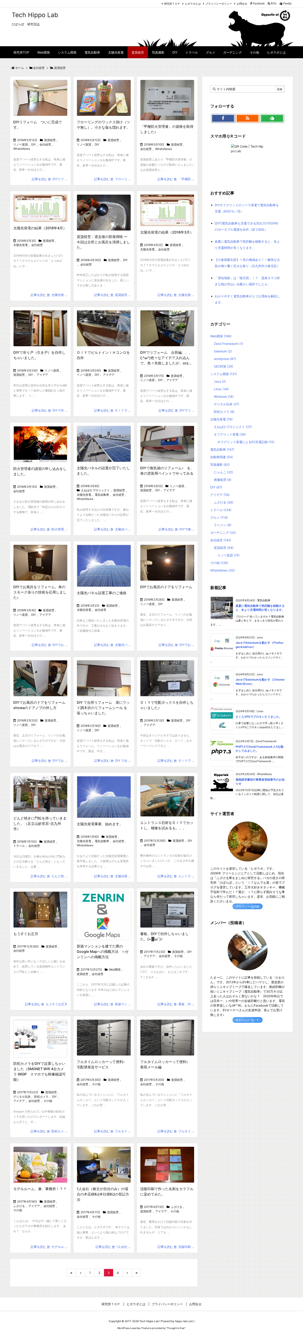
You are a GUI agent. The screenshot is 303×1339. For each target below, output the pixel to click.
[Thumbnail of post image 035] (104, 797)
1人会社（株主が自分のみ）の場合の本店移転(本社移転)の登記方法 (103, 1194)
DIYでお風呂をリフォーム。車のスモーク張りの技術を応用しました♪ (40, 592)
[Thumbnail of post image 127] (104, 1037)
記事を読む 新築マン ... (112, 1004)
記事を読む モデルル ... (49, 1247)
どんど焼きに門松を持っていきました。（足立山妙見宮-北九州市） (40, 823)
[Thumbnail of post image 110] (104, 98)
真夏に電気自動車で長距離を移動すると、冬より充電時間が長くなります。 (247, 245)
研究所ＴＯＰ (172, 3)
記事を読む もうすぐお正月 (46, 1004)
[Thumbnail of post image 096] (40, 328)
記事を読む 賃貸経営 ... (112, 295)
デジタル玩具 (22, 1096)
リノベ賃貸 (20, 144)
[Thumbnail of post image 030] (104, 915)
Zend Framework (228, 344)
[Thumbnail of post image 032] (40, 98)
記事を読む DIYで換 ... (176, 529)
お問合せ (242, 3)
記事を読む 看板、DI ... (175, 1004)
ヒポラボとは (193, 3)
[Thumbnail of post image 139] (40, 208)
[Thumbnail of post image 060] (40, 1038)
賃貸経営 (50, 140)
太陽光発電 (20, 245)
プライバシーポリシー (218, 3)
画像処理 (222, 480)
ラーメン (222, 525)
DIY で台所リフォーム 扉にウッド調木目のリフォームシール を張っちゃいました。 (103, 707)
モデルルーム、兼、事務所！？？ (40, 1189)
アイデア (42, 374)
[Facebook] (223, 118)
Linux (221, 389)
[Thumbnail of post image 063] (167, 1037)
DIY (33, 144)
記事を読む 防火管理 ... (49, 529)
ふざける (19, 1206)
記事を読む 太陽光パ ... (112, 529)
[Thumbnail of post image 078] (104, 566)
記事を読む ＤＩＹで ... (112, 410)
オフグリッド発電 (230, 434)
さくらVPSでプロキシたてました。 (259, 716)
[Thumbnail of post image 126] (40, 678)
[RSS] (247, 118)
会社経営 (39, 68)
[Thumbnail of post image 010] (167, 1165)
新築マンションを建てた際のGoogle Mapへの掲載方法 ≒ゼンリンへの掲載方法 (102, 951)
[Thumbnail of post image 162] (104, 328)
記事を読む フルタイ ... (112, 1131)
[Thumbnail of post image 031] (167, 210)
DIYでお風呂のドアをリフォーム (166, 587)
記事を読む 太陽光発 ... (49, 295)
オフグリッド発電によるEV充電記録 (245, 442)
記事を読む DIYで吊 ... (49, 410)
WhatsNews (21, 148)
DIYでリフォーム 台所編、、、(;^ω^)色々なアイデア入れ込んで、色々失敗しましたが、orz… (166, 357)
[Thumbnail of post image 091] (167, 563)
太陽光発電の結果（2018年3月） (166, 232)
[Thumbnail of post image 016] (167, 909)
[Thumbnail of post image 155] (167, 678)
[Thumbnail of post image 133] (104, 1165)
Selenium (223, 351)
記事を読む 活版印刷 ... (175, 1247)
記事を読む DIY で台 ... (112, 760)
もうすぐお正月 (25, 933)
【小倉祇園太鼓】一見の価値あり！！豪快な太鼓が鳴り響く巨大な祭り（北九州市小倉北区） (247, 263)
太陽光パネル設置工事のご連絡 (101, 593)
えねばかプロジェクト (95, 490)
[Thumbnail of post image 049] (40, 1165)
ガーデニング (223, 532)
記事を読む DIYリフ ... (49, 179)
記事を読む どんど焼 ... (49, 876)
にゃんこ (223, 472)
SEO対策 (223, 366)
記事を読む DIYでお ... (49, 645)
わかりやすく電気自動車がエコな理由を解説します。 (247, 299)
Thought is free (175, 1328)
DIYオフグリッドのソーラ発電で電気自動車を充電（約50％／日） (247, 208)
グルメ (219, 517)
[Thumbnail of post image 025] (40, 563)
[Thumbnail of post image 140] (167, 444)
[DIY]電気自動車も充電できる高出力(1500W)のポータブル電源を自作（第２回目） (246, 226)
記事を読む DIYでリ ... (176, 410)
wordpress (225, 359)
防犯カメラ (41, 1096)
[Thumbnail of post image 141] (104, 212)
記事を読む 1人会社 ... (113, 1247)
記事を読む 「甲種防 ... (175, 179)
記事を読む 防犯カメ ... (49, 1131)
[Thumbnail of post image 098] (167, 328)
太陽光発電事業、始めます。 (100, 824)
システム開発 (223, 374)
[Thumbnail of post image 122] (40, 444)
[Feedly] (272, 118)
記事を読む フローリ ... (112, 179)
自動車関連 (221, 457)
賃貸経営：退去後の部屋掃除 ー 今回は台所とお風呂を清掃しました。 (103, 242)
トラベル (19, 845)
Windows (224, 396)
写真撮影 (220, 464)
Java (220, 381)
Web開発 (115, 969)
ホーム (19, 68)
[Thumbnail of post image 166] (167, 100)
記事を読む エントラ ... (175, 876)
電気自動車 (102, 494)
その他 (178, 956)
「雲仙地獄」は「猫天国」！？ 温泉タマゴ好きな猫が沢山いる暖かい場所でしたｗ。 (247, 281)
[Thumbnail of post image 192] (167, 796)
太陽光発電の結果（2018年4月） (40, 228)
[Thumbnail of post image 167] (104, 678)
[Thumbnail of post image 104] (40, 794)
